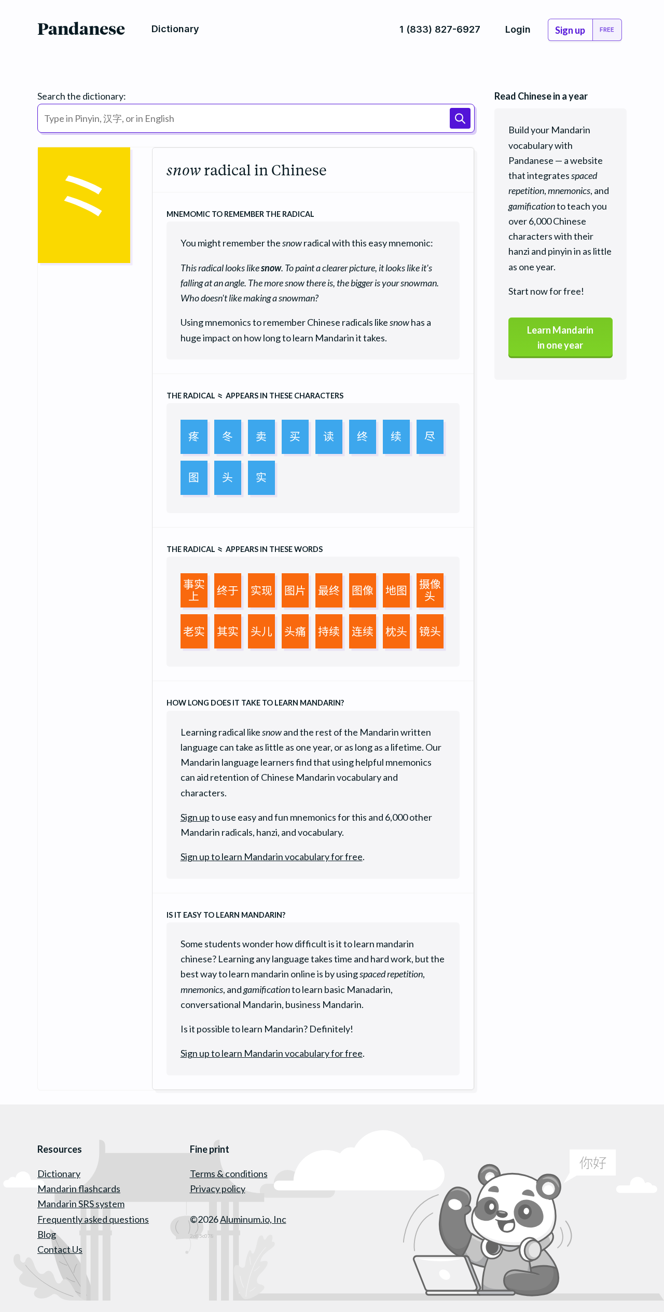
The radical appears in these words (245, 549)
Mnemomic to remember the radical (240, 214)
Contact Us (59, 1249)
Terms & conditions (229, 1173)
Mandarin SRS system (81, 1203)
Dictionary (58, 1173)
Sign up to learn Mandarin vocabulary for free (272, 856)
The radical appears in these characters (255, 395)
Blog (46, 1234)
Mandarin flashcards (78, 1188)
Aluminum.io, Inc (253, 1219)
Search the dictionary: (81, 96)
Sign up (195, 817)
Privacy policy (217, 1188)
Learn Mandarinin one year (560, 337)
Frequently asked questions (93, 1219)
